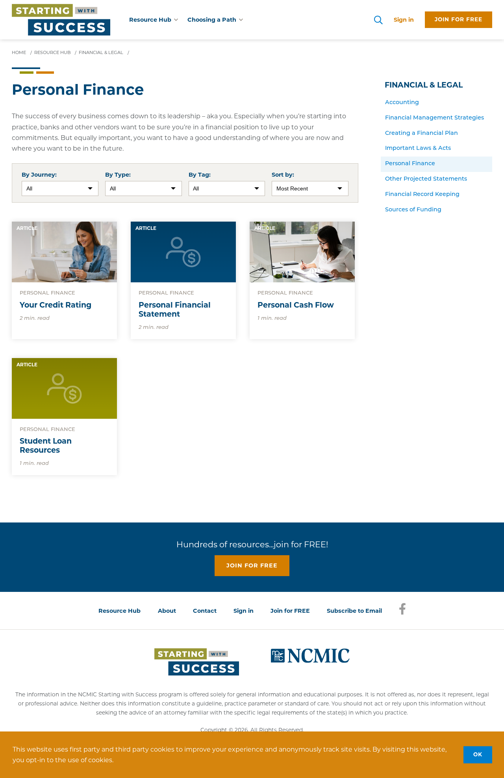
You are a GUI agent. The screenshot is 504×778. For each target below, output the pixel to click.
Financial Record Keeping (422, 195)
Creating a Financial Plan (421, 133)
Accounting (402, 103)
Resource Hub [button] (150, 19)
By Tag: (200, 174)
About (167, 610)
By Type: (118, 174)
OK (477, 754)
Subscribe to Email (354, 610)
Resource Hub (119, 610)
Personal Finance (410, 164)
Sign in (404, 19)
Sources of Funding (413, 210)
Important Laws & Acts (418, 148)
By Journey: (39, 174)
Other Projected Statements (426, 179)
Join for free (458, 19)
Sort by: (283, 174)
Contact (205, 610)
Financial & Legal (424, 85)
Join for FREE (290, 610)
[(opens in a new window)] (310, 655)
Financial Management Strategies (434, 118)
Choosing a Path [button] (211, 19)
